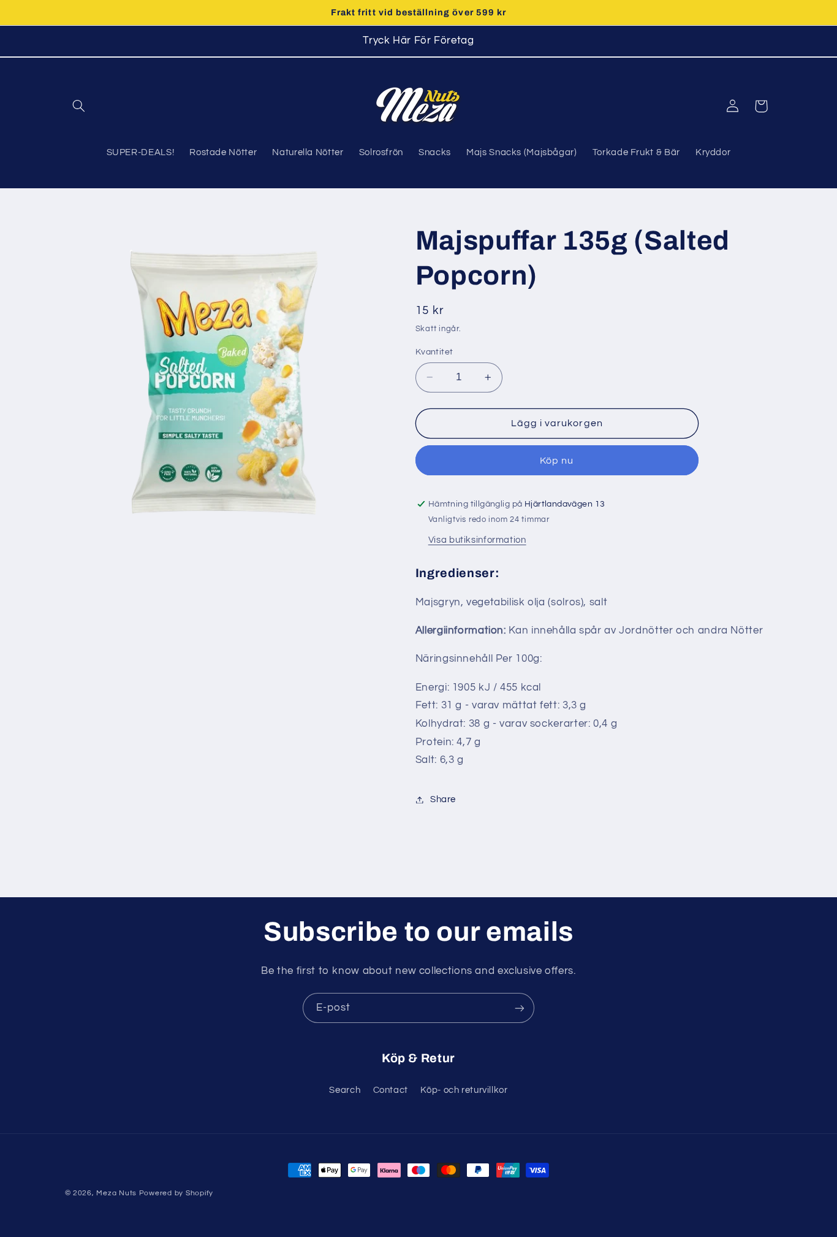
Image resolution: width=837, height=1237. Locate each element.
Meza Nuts (117, 1193)
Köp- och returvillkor (463, 1089)
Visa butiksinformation (477, 540)
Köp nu (557, 460)
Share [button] (443, 799)
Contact (390, 1089)
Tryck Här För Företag (418, 40)
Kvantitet (434, 352)
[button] (79, 106)
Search (344, 1089)
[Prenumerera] (520, 1008)
